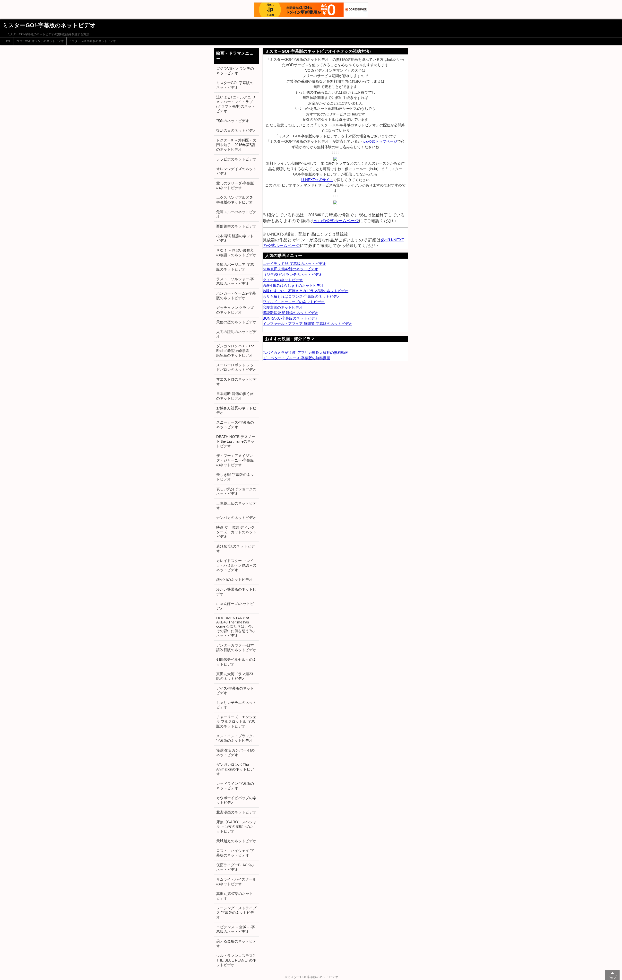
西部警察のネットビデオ (236, 226)
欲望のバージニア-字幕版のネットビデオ (235, 266)
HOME (6, 41)
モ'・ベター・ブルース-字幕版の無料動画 (296, 358)
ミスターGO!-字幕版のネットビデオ (92, 41)
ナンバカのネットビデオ (236, 518)
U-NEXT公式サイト (317, 180)
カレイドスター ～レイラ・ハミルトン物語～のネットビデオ (236, 565)
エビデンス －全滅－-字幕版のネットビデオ (235, 929)
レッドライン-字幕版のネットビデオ (235, 785)
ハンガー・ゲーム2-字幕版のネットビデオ (236, 295)
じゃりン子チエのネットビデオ (236, 704)
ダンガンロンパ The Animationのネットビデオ (235, 769)
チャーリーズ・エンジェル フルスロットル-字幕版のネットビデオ (236, 721)
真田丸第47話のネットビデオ (234, 896)
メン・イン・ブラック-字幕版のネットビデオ (235, 738)
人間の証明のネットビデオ (236, 334)
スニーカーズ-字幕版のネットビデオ (235, 424)
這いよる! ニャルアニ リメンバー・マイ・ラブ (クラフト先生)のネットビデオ (236, 104)
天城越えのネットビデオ (236, 841)
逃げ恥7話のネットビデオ (235, 548)
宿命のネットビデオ (232, 121)
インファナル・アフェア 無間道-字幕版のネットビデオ (307, 324)
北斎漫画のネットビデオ (236, 812)
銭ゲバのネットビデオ (234, 580)
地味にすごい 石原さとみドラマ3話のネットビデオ (305, 291)
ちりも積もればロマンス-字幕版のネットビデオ (301, 296)
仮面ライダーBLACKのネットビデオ (235, 867)
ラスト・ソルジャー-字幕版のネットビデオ (235, 281)
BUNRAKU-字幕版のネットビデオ (290, 318)
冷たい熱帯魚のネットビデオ (236, 591)
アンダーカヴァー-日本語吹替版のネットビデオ (236, 647)
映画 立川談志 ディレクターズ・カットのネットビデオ (236, 532)
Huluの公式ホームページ (336, 221)
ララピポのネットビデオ (236, 159)
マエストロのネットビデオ (236, 381)
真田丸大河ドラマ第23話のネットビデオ (234, 676)
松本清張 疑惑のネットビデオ (235, 238)
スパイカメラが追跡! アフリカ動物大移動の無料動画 (305, 352)
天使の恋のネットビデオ (236, 322)
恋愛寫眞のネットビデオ (283, 307)
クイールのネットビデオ (283, 280)
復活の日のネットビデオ (236, 130)
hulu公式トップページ (379, 141)
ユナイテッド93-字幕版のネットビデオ (294, 264)
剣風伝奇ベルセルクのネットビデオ (236, 661)
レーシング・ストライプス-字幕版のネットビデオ (236, 912)
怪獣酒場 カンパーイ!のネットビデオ (235, 752)
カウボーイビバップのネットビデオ (236, 800)
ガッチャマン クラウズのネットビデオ (235, 310)
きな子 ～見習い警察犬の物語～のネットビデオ (236, 252)
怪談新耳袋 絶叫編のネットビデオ (290, 313)
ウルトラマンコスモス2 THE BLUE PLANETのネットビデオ (236, 960)
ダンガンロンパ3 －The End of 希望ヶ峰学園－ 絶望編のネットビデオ (235, 350)
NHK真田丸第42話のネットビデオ (290, 269)
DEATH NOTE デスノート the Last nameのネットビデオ (235, 441)
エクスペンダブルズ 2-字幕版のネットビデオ (234, 199)
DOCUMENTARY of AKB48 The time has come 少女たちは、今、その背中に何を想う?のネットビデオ (235, 627)
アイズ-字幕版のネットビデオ (235, 690)
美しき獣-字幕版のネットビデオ (235, 476)
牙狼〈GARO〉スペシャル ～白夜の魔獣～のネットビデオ (236, 826)
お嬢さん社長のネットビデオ (236, 410)
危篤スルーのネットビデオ (236, 214)
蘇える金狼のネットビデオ (236, 943)
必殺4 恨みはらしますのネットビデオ (293, 285)
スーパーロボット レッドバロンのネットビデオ (236, 367)
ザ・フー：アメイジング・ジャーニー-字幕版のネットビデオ (235, 460)
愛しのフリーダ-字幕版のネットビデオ (235, 185)
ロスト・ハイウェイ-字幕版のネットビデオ (235, 853)
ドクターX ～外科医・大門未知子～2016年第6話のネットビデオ (236, 144)
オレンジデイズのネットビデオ (236, 171)
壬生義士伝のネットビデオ (236, 505)
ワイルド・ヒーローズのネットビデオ (294, 302)
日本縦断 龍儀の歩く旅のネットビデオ (235, 396)
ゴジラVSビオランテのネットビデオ (40, 41)
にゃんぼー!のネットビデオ (235, 606)
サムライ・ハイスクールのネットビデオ (236, 881)
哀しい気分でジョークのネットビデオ (236, 491)
